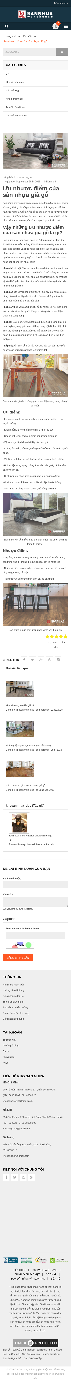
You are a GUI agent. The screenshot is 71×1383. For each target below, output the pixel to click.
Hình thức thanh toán (13, 984)
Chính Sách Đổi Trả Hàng (16, 1013)
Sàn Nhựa (42, 1349)
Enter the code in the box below (22, 928)
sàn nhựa (17, 272)
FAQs (5, 1062)
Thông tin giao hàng (13, 1001)
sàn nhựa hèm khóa (45, 253)
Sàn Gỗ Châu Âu (11, 1354)
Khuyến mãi (9, 1057)
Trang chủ (10, 36)
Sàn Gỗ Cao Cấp (33, 1358)
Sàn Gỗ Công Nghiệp (23, 1349)
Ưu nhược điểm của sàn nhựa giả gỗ (25, 41)
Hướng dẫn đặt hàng (13, 990)
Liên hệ (55, 1278)
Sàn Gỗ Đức (55, 1349)
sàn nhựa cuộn (26, 253)
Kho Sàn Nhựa (22, 1369)
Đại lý (6, 1051)
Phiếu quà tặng (11, 1045)
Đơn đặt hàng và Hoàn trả (28, 1278)
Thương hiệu (9, 1040)
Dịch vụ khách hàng (44, 1270)
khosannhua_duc (25, 709)
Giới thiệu (19, 1270)
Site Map (51, 1274)
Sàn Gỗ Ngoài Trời (12, 1358)
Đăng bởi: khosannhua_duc (18, 177)
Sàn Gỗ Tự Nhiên (51, 1354)
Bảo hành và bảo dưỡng (15, 1007)
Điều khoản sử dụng (13, 1019)
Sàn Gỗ (7, 1349)
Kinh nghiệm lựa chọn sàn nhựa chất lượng (28, 745)
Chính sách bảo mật (27, 1274)
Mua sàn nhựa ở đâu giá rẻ (20, 705)
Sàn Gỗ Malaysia (31, 1354)
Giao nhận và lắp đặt (13, 996)
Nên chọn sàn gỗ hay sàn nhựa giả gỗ (25, 785)
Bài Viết (27, 36)
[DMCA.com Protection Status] (35, 1342)
